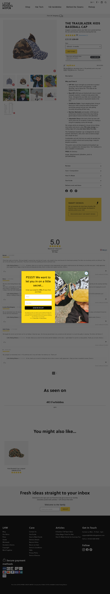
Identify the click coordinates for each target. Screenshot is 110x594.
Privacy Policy (35, 318)
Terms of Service (43, 318)
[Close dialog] (86, 273)
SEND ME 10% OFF (38, 308)
